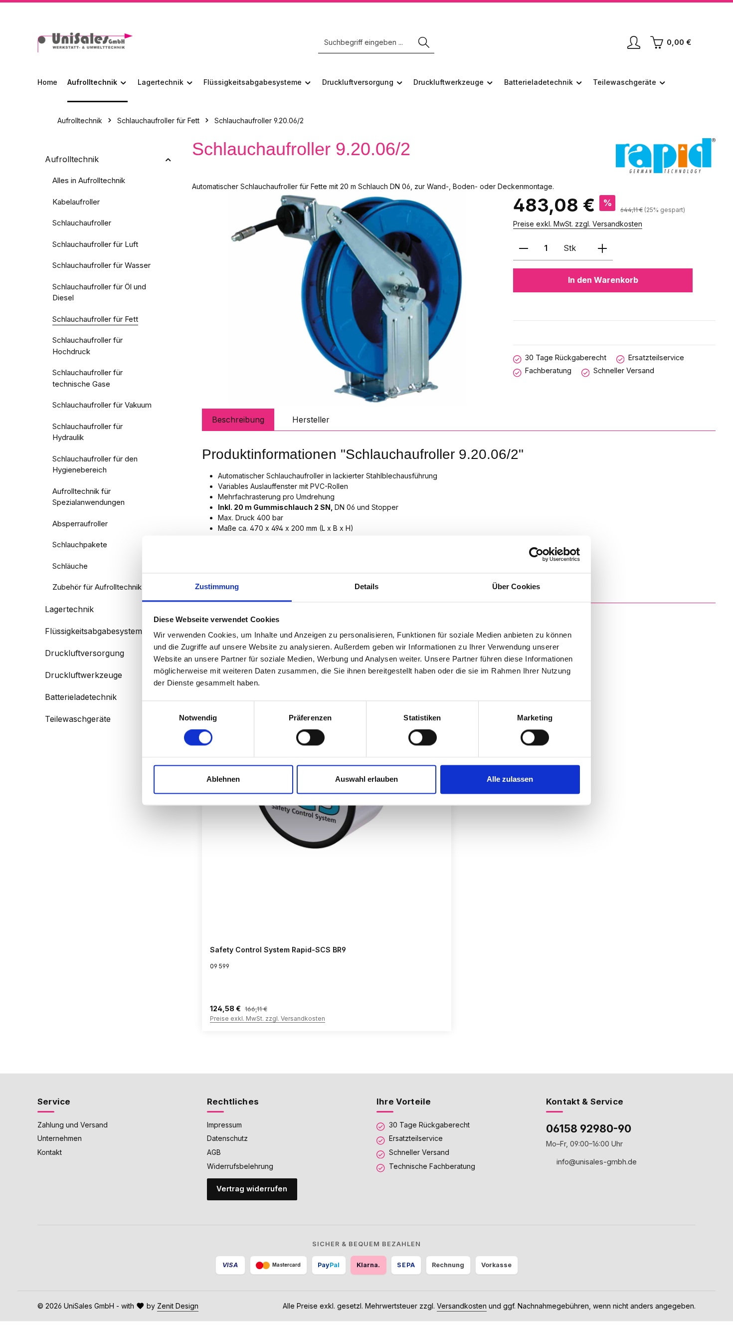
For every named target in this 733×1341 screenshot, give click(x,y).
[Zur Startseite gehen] (85, 42)
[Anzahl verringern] (523, 248)
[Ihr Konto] (633, 42)
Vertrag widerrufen (251, 1188)
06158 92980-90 (588, 1128)
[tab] (238, 420)
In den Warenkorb (603, 280)
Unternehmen (59, 1138)
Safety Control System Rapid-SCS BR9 (278, 949)
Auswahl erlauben (366, 779)
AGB (214, 1152)
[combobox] (366, 42)
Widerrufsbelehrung (240, 1166)
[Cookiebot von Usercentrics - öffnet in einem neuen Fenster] (536, 554)
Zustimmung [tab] (217, 586)
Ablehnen (223, 779)
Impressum (224, 1124)
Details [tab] (367, 586)
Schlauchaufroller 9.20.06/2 (259, 120)
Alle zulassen (510, 779)
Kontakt (49, 1152)
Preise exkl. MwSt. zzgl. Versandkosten (577, 224)
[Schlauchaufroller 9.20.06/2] (347, 299)
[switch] (310, 738)
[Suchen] (423, 42)
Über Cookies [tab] (516, 586)
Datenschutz (227, 1138)
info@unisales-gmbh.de (595, 1161)
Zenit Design (177, 1306)
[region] (347, 299)
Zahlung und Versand (72, 1124)
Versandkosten (462, 1306)
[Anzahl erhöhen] (602, 248)
